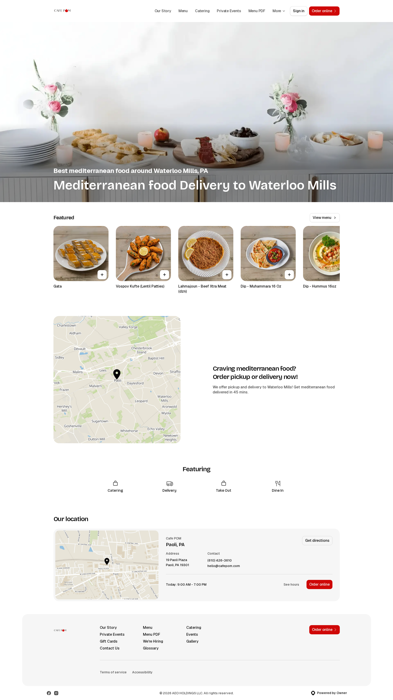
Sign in (298, 10)
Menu (183, 10)
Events (192, 634)
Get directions (317, 540)
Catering (202, 10)
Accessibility (142, 672)
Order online (319, 584)
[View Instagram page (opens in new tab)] (56, 693)
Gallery (192, 641)
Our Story (163, 10)
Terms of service (113, 672)
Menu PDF (256, 10)
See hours (291, 584)
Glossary (151, 648)
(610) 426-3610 (219, 560)
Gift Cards (108, 641)
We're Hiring (153, 641)
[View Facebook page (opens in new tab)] (49, 693)
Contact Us (110, 648)
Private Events (229, 10)
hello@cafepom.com (223, 566)
